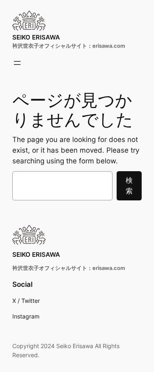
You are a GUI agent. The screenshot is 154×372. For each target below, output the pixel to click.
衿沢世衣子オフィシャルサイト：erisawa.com (68, 46)
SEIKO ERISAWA (36, 37)
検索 (129, 185)
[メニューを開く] (17, 63)
